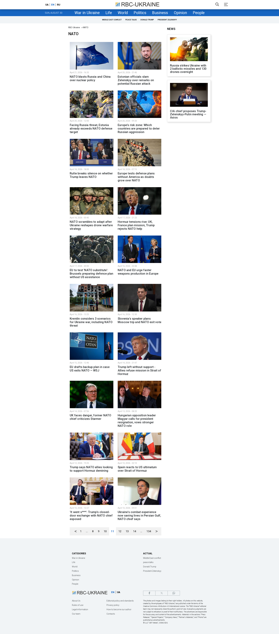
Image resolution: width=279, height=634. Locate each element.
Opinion (180, 12)
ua (47, 4)
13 (127, 531)
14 (134, 531)
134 (148, 531)
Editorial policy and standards (120, 601)
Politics (140, 12)
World (123, 12)
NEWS (171, 29)
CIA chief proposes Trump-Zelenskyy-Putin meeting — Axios (188, 114)
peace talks (131, 20)
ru (58, 4)
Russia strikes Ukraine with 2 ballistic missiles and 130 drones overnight (188, 68)
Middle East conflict (112, 20)
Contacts (111, 614)
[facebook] (149, 593)
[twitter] (161, 593)
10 (105, 531)
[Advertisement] (189, 172)
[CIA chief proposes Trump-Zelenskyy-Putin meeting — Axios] (189, 95)
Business (160, 12)
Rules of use (77, 605)
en (52, 4)
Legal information (80, 609)
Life (108, 12)
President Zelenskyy (167, 20)
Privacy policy (113, 605)
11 (112, 531)
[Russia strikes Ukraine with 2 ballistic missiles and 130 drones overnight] (189, 49)
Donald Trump (147, 20)
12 (119, 531)
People (199, 12)
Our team (76, 614)
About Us (76, 601)
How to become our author (119, 609)
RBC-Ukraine (74, 27)
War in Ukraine (87, 12)
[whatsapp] (174, 593)
